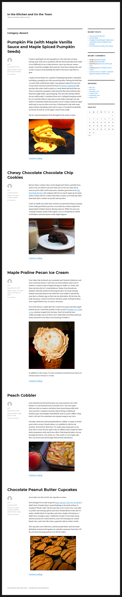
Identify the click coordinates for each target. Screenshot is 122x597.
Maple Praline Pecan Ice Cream (38, 272)
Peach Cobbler (21, 395)
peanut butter (11, 512)
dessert (14, 69)
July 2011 (92, 87)
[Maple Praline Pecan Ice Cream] (55, 345)
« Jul (89, 135)
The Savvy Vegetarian (67, 86)
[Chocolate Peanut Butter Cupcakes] (55, 553)
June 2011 (92, 89)
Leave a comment (13, 418)
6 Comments (11, 74)
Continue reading (35, 158)
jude (8, 64)
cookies (9, 197)
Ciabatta (92, 44)
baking (9, 69)
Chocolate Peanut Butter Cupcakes (42, 489)
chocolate (15, 195)
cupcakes (10, 510)
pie (13, 71)
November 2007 (94, 91)
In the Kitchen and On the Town (29, 14)
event (14, 290)
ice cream (20, 290)
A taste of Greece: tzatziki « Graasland (101, 72)
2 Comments (11, 297)
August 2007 (93, 97)
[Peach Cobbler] (55, 456)
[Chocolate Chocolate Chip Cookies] (55, 236)
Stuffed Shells (93, 38)
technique (17, 71)
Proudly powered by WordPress (39, 588)
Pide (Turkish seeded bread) (100, 74)
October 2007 (93, 93)
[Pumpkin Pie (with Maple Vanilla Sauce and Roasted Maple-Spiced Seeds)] (55, 136)
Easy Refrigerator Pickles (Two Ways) (101, 46)
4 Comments (11, 200)
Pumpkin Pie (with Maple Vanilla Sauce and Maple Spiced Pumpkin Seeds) (41, 47)
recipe (9, 292)
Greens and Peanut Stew (97, 36)
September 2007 (94, 95)
